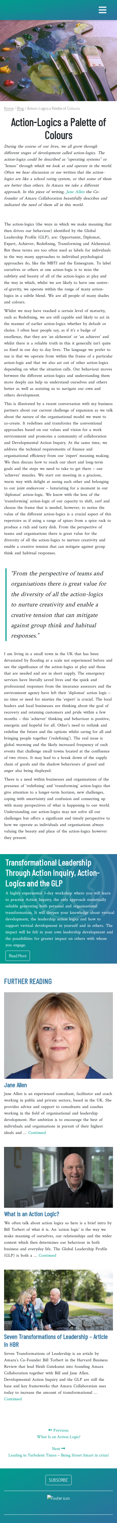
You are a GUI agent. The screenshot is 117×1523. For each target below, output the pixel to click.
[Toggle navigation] (103, 10)
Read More (17, 955)
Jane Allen (75, 192)
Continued (37, 1133)
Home (8, 108)
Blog (20, 108)
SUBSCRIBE (58, 1480)
